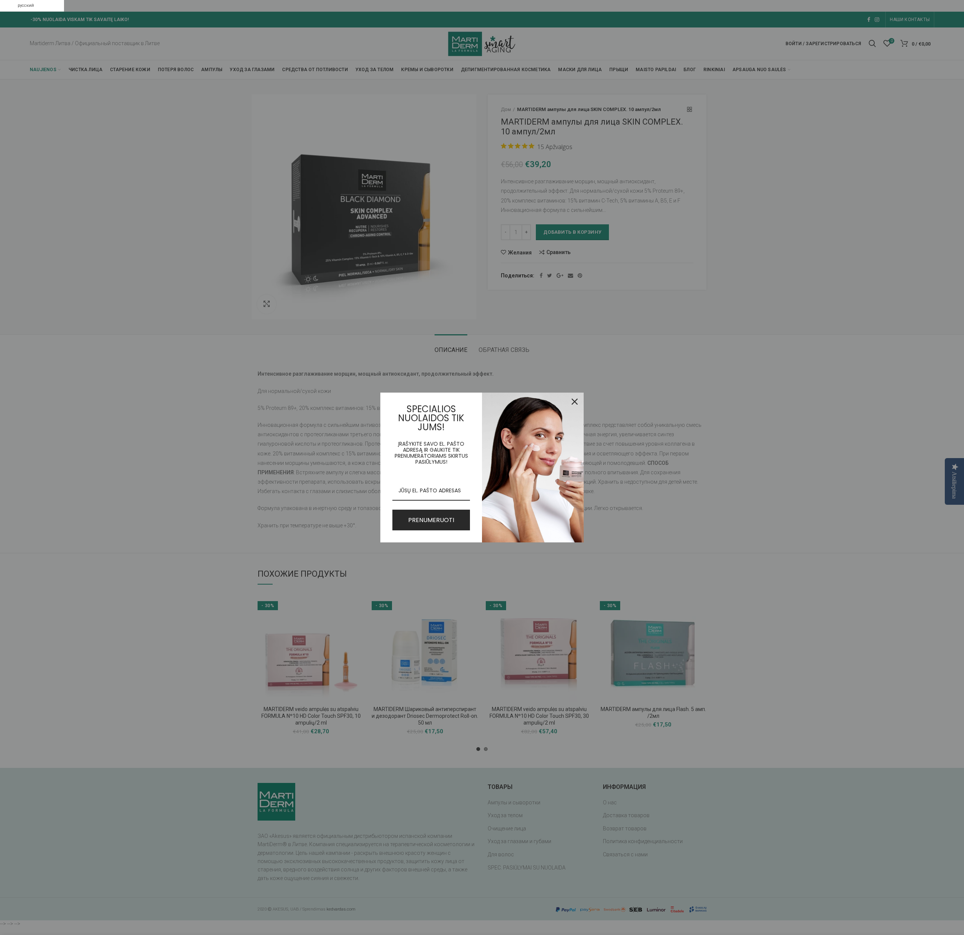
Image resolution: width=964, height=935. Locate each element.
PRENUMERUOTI (431, 520)
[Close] (575, 402)
